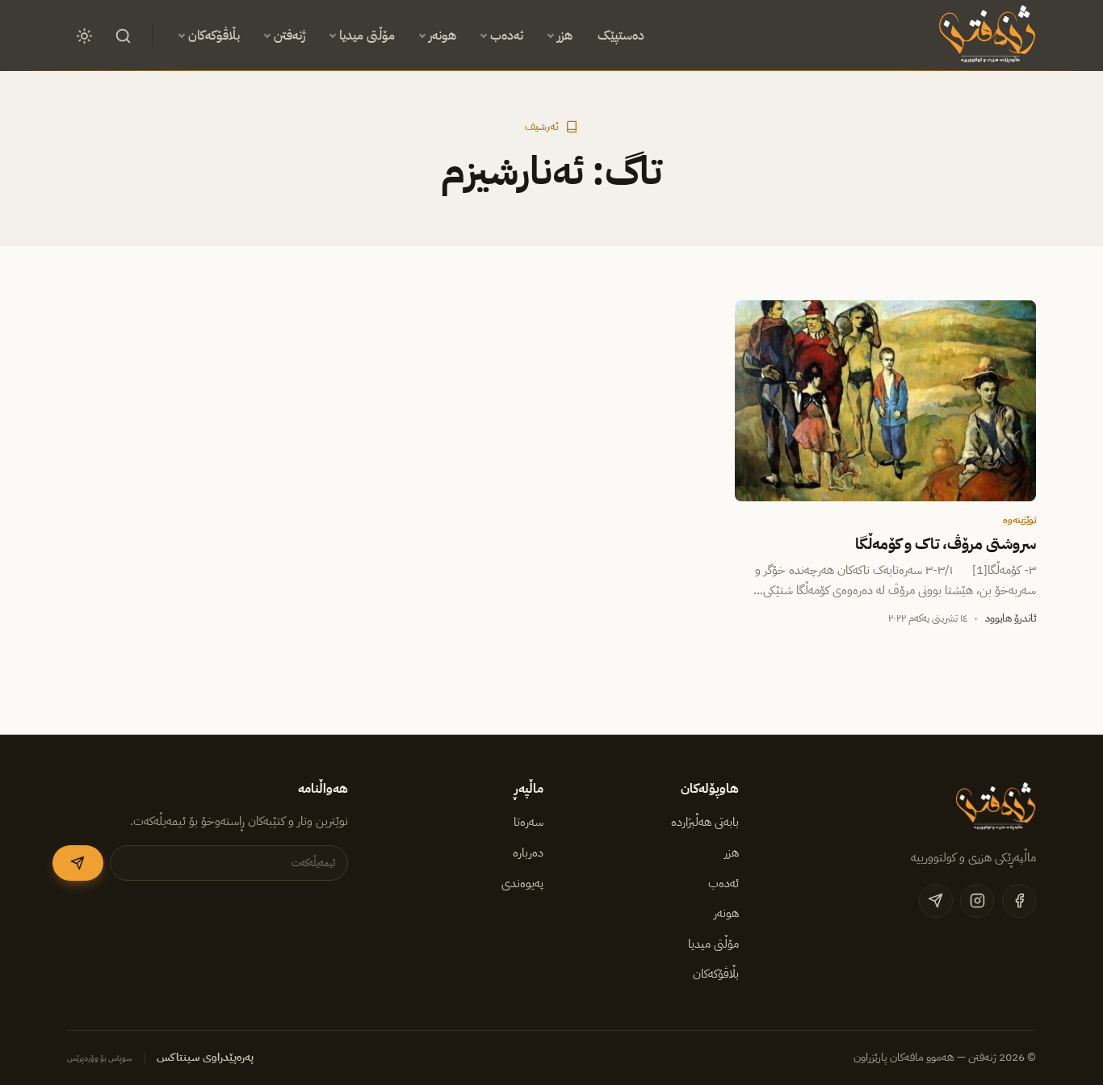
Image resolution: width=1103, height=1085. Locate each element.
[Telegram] (936, 901)
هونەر (442, 35)
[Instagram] (977, 901)
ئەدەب (506, 35)
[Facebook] (1019, 901)
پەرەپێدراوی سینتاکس (205, 1057)
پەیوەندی (522, 883)
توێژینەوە (1019, 520)
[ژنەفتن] (984, 35)
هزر (564, 35)
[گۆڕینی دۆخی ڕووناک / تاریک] (84, 35)
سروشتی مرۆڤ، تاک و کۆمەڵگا (945, 544)
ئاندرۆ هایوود (1010, 618)
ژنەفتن (289, 35)
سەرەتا (528, 822)
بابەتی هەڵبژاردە (705, 822)
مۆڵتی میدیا (367, 35)
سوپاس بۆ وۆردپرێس (99, 1058)
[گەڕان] (123, 35)
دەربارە (528, 852)
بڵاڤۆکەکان (214, 35)
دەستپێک (621, 35)
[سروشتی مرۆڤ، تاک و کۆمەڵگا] (885, 400)
